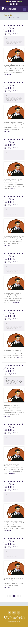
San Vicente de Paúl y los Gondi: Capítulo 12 (13, 256)
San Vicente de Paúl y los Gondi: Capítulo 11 (13, 313)
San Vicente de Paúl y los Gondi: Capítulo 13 (13, 199)
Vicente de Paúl (13, 33)
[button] (24, 9)
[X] (14, 4)
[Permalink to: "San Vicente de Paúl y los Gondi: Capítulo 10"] (14, 511)
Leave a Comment (8, 34)
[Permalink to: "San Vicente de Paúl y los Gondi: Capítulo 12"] (14, 283)
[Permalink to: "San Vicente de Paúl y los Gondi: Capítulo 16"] (14, 55)
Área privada (21, 618)
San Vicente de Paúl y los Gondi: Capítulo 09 (13, 368)
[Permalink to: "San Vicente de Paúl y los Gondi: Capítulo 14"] (14, 169)
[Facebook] (11, 4)
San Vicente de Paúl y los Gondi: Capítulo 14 (13, 142)
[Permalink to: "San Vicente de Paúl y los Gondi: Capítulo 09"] (14, 395)
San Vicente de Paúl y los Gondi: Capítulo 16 (13, 28)
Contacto (7, 617)
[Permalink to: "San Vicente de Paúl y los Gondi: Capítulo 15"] (14, 112)
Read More (8, 74)
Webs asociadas (20, 616)
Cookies (14, 618)
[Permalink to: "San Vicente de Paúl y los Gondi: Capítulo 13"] (14, 226)
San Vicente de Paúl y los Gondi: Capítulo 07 (13, 541)
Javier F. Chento (16, 621)
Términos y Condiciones (18, 617)
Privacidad (7, 618)
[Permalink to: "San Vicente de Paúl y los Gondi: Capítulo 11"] (14, 340)
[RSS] (17, 4)
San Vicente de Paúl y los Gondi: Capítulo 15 (13, 85)
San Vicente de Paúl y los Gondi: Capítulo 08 (13, 427)
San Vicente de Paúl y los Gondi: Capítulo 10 (13, 484)
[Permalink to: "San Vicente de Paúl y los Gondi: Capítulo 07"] (14, 568)
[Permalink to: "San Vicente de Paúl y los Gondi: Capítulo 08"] (14, 454)
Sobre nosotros (9, 616)
